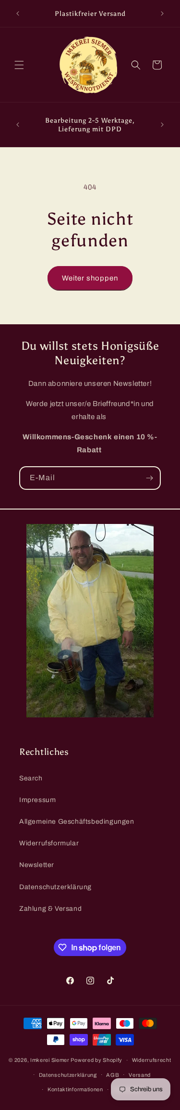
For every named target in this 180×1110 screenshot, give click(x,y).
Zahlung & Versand (50, 908)
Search (31, 778)
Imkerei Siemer (50, 1060)
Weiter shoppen (90, 278)
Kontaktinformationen (75, 1089)
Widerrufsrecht (151, 1060)
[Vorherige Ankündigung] (17, 13)
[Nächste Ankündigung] (162, 13)
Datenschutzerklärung (55, 887)
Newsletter (36, 864)
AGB (112, 1075)
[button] (19, 65)
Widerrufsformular (49, 843)
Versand (140, 1075)
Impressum (37, 800)
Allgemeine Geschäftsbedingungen (76, 821)
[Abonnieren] (149, 478)
